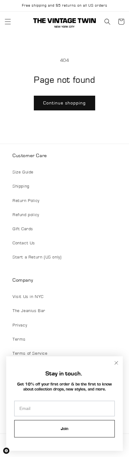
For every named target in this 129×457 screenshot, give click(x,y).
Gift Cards (23, 229)
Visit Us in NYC (28, 297)
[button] (8, 22)
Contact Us (24, 243)
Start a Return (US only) (37, 257)
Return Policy (26, 201)
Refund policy (26, 215)
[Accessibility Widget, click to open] (6, 451)
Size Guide (23, 172)
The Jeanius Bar (29, 311)
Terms (19, 339)
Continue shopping (64, 103)
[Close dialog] (116, 363)
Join (64, 429)
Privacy (20, 325)
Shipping (21, 186)
